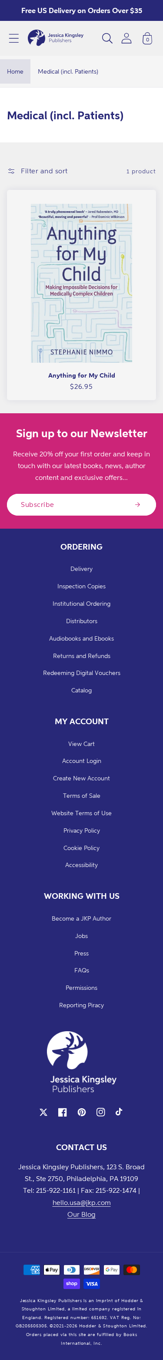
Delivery (81, 568)
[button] (14, 38)
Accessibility (81, 864)
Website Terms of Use (81, 813)
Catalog (81, 690)
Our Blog (81, 1214)
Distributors (81, 620)
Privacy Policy (81, 830)
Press (81, 953)
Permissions (81, 987)
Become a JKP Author (81, 918)
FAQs (81, 970)
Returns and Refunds (81, 655)
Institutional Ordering (81, 603)
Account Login (81, 760)
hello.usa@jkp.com (82, 1202)
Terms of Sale (81, 795)
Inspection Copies (81, 586)
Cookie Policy (81, 847)
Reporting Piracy (81, 1005)
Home (15, 71)
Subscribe (37, 504)
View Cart (81, 743)
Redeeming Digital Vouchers (81, 672)
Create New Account (81, 778)
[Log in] (126, 38)
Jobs (81, 935)
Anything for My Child (81, 375)
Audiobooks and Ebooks (81, 638)
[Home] (55, 38)
